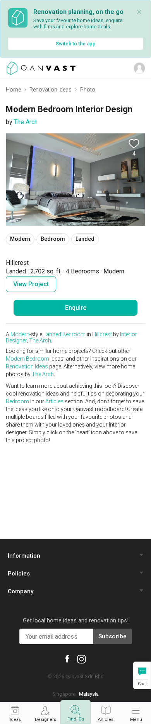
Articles (54, 401)
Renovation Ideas (50, 89)
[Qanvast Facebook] (67, 658)
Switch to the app (76, 44)
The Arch (26, 122)
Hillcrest (102, 334)
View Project (31, 284)
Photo (87, 89)
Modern (19, 334)
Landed (52, 334)
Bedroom (74, 334)
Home (13, 89)
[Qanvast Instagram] (81, 659)
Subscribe (112, 636)
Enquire (75, 307)
